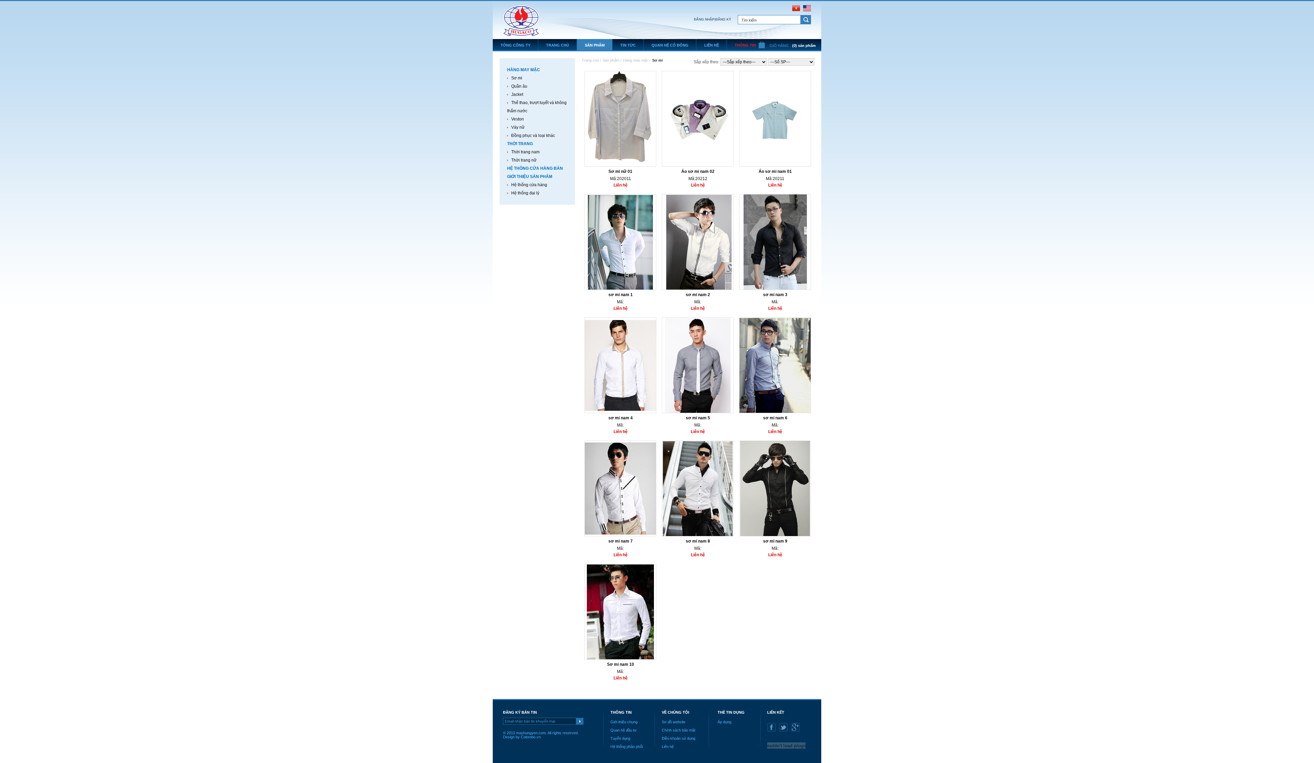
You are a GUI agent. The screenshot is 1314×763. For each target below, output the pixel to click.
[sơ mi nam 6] (775, 411)
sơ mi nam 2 (698, 294)
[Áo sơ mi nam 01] (775, 165)
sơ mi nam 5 (698, 418)
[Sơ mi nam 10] (620, 658)
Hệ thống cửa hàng (529, 184)
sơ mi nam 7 (620, 541)
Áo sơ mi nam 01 (775, 171)
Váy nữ (518, 127)
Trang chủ (591, 60)
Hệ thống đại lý (525, 193)
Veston (517, 119)
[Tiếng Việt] (796, 10)
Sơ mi (516, 78)
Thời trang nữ (524, 160)
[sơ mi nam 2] (698, 288)
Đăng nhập (704, 19)
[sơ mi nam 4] (620, 411)
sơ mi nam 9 (775, 541)
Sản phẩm (611, 60)
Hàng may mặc (635, 60)
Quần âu (519, 86)
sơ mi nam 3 (775, 294)
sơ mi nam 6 (775, 418)
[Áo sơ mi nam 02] (698, 165)
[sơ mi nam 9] (775, 535)
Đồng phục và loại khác (533, 135)
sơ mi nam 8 (698, 541)
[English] (807, 10)
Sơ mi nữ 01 (620, 171)
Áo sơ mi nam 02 (697, 171)
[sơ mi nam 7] (620, 535)
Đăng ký (723, 19)
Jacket (517, 94)
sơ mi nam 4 (620, 418)
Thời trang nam (525, 152)
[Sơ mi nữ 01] (620, 165)
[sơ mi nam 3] (775, 288)
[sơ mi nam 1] (620, 288)
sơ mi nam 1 (620, 294)
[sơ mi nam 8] (698, 535)
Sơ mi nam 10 (620, 664)
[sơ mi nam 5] (698, 411)
